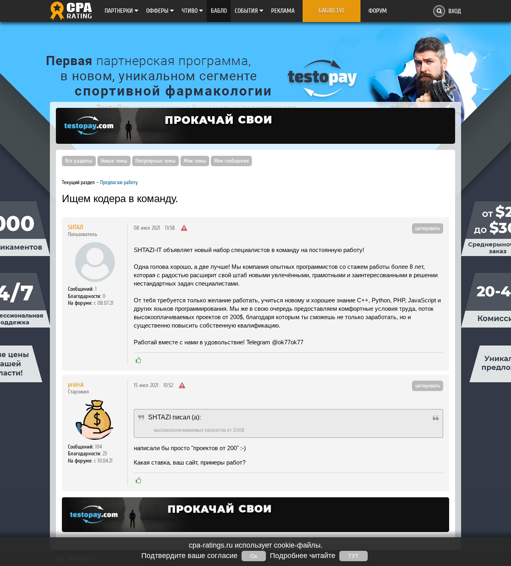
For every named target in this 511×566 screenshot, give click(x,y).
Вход (454, 11)
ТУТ (353, 556)
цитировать (427, 228)
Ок (253, 556)
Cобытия (247, 10)
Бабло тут (332, 10)
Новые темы (114, 161)
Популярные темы (155, 161)
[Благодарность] (138, 360)
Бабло (219, 10)
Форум (377, 10)
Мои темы (195, 161)
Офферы (158, 10)
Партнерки (120, 10)
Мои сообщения (231, 161)
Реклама (283, 10)
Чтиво (190, 10)
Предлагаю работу (119, 182)
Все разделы (79, 161)
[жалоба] (184, 228)
